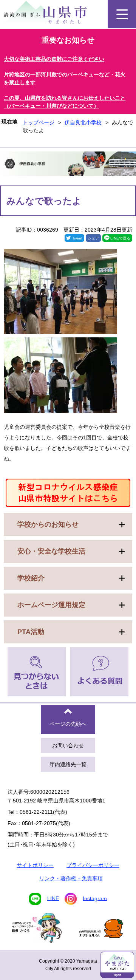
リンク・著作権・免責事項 (71, 878)
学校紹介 (31, 578)
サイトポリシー (35, 865)
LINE (53, 898)
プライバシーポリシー (92, 865)
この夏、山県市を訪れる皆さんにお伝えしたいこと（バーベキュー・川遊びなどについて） (64, 102)
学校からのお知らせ (48, 524)
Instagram (95, 898)
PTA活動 (30, 631)
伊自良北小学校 (83, 122)
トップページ (38, 122)
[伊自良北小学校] (68, 164)
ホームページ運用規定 (51, 605)
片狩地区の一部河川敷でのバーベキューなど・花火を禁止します (64, 78)
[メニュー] (122, 14)
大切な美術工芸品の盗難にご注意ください (54, 59)
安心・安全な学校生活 (51, 551)
